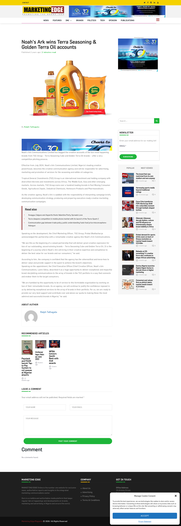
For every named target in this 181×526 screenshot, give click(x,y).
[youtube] (157, 2)
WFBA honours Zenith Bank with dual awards (53, 357)
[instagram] (151, 2)
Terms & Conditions (91, 500)
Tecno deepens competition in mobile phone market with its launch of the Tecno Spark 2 (63, 219)
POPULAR (130, 168)
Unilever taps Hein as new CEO (39, 355)
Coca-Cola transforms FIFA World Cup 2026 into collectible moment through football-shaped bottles (145, 205)
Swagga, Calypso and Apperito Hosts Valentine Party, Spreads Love (55, 215)
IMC (68, 20)
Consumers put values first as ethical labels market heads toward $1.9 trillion (144, 283)
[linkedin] (154, 2)
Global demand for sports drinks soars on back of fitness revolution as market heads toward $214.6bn (145, 239)
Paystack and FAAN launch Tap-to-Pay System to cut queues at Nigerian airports (27, 366)
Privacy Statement (144, 521)
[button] (175, 496)
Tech (102, 20)
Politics (91, 20)
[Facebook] (148, 2)
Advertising (87, 492)
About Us (86, 488)
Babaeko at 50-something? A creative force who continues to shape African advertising (145, 254)
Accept (145, 516)
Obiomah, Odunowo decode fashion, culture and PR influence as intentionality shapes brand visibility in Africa (145, 222)
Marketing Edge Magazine (32, 521)
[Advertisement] (138, 94)
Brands (79, 20)
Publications (127, 20)
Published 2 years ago (31, 52)
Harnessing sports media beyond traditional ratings (145, 190)
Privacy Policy (88, 496)
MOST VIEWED (147, 168)
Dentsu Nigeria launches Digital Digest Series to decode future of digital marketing (145, 269)
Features (57, 20)
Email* (123, 146)
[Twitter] (144, 2)
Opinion (113, 20)
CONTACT (25, 2)
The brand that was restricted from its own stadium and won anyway (145, 176)
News (46, 20)
